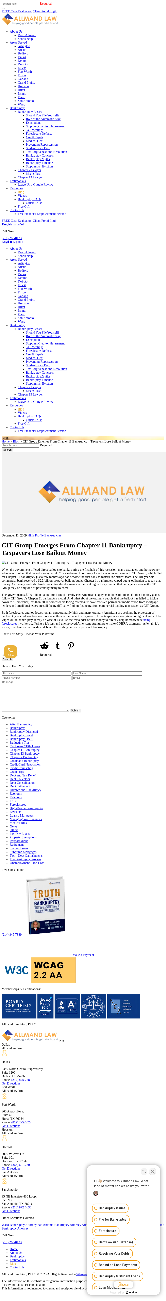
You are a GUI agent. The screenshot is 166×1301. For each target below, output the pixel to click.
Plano (21, 97)
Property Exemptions (23, 837)
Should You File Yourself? (42, 115)
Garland (23, 79)
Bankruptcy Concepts (40, 155)
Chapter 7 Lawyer (29, 170)
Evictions (16, 797)
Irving (22, 93)
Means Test (33, 173)
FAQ (13, 801)
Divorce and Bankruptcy (25, 790)
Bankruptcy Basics (30, 111)
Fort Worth (25, 71)
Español (18, 224)
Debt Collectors (20, 779)
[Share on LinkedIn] (32, 651)
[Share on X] (20, 651)
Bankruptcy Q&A (21, 739)
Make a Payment (83, 955)
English (7, 224)
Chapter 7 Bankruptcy (24, 757)
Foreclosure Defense (39, 133)
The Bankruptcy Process (25, 859)
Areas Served (18, 42)
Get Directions (11, 1083)
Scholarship (25, 39)
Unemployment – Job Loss (27, 863)
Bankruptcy (17, 108)
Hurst (21, 90)
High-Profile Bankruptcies (44, 535)
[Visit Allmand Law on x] (8, 1297)
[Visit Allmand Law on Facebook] (3, 1297)
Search (7, 449)
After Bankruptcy (21, 724)
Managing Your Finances (26, 819)
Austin (22, 49)
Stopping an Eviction (39, 166)
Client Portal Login (45, 11)
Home (6, 441)
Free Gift (23, 206)
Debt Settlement (20, 786)
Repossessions (19, 841)
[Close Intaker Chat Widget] (152, 1171)
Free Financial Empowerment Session (42, 213)
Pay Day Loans (20, 833)
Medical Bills (18, 822)
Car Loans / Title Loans (25, 746)
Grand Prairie (26, 82)
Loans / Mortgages (22, 815)
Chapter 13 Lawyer (30, 177)
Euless (22, 68)
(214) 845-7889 (12, 934)
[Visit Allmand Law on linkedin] (19, 1297)
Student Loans (19, 848)
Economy (16, 793)
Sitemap (81, 1274)
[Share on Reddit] (44, 651)
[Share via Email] (96, 651)
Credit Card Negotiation (25, 764)
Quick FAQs (34, 203)
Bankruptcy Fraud (21, 735)
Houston (23, 86)
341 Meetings (34, 130)
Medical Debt (34, 141)
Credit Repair (34, 137)
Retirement (17, 844)
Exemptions (33, 122)
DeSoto (23, 64)
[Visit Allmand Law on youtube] (13, 1297)
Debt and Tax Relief (23, 775)
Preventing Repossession (42, 144)
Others (14, 830)
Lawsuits (15, 812)
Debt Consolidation (22, 782)
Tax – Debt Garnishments (26, 855)
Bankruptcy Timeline (39, 162)
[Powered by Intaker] (132, 1292)
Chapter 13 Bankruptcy (25, 753)
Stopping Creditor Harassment (45, 126)
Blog (21, 192)
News (13, 826)
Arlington (24, 46)
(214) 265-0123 (12, 238)
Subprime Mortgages (23, 852)
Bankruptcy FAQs (29, 199)
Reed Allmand (27, 35)
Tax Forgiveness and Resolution (46, 152)
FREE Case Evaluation (17, 11)
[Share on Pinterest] (71, 651)
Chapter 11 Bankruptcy (24, 750)
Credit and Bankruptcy (24, 760)
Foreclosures (18, 804)
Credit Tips (17, 771)
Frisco (22, 75)
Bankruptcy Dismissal (24, 731)
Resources (16, 188)
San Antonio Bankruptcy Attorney (59, 1224)
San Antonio (26, 100)
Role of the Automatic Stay (43, 119)
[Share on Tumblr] (58, 651)
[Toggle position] (144, 1171)
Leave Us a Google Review (35, 184)
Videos (22, 195)
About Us (16, 31)
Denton (22, 60)
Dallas (22, 57)
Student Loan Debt (38, 148)
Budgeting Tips (19, 742)
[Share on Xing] (84, 651)
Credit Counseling (21, 768)
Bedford (23, 53)
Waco (21, 104)
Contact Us (17, 210)
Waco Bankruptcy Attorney (19, 1224)
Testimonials (18, 181)
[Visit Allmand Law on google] (24, 1297)
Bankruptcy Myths (38, 159)
